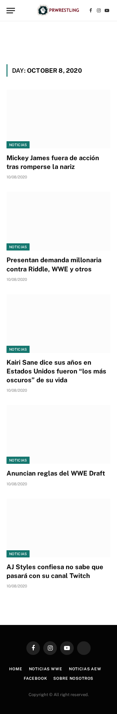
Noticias (18, 145)
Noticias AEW (85, 669)
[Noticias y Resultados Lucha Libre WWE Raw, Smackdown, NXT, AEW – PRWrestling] (58, 10)
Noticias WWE (45, 669)
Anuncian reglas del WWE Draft (55, 473)
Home (15, 669)
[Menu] (10, 10)
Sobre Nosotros (73, 678)
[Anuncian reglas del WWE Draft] (58, 434)
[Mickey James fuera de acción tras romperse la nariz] (58, 119)
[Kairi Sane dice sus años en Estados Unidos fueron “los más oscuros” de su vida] (58, 323)
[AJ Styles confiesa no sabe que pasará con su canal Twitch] (58, 528)
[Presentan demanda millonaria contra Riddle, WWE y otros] (58, 221)
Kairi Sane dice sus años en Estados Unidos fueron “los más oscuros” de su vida (56, 371)
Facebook (35, 678)
